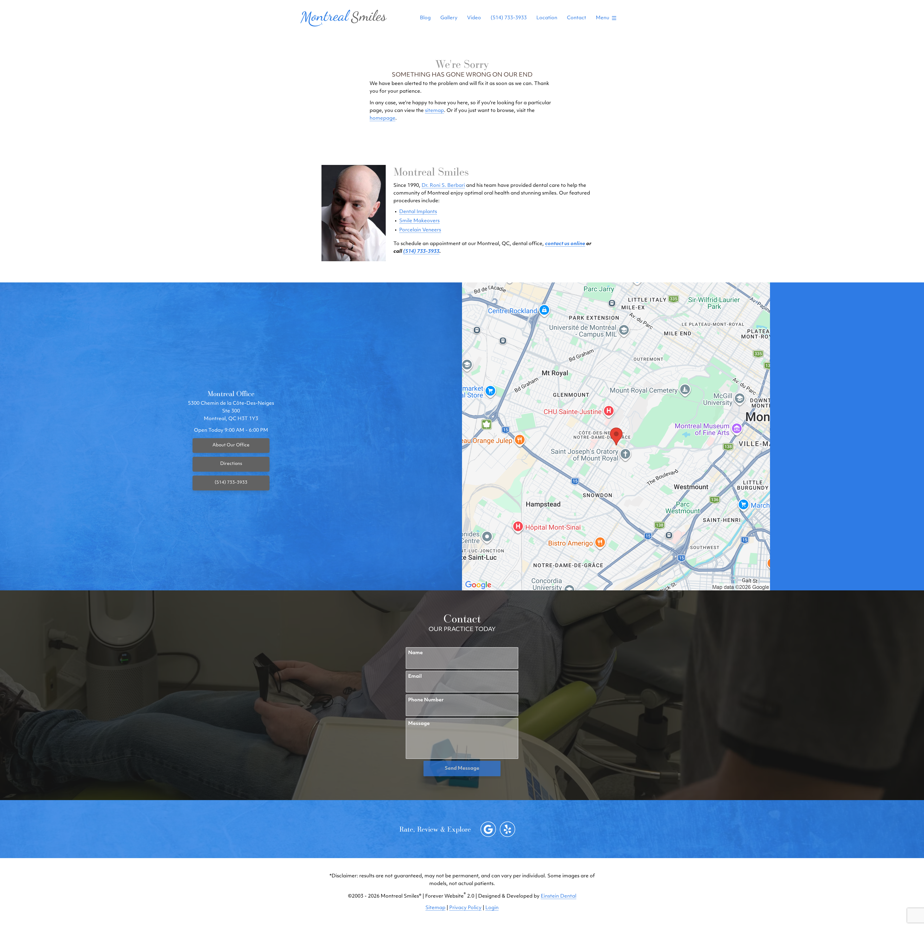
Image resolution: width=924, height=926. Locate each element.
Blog (425, 18)
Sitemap (435, 908)
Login (492, 908)
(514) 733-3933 (509, 18)
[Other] (507, 829)
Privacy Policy (465, 908)
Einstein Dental (558, 896)
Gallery (448, 18)
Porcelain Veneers (420, 230)
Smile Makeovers (419, 221)
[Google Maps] (488, 829)
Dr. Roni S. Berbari (443, 185)
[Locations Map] (616, 436)
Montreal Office (231, 393)
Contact (576, 18)
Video (474, 18)
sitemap (434, 110)
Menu (602, 18)
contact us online (565, 243)
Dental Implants (418, 211)
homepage (382, 118)
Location (546, 18)
